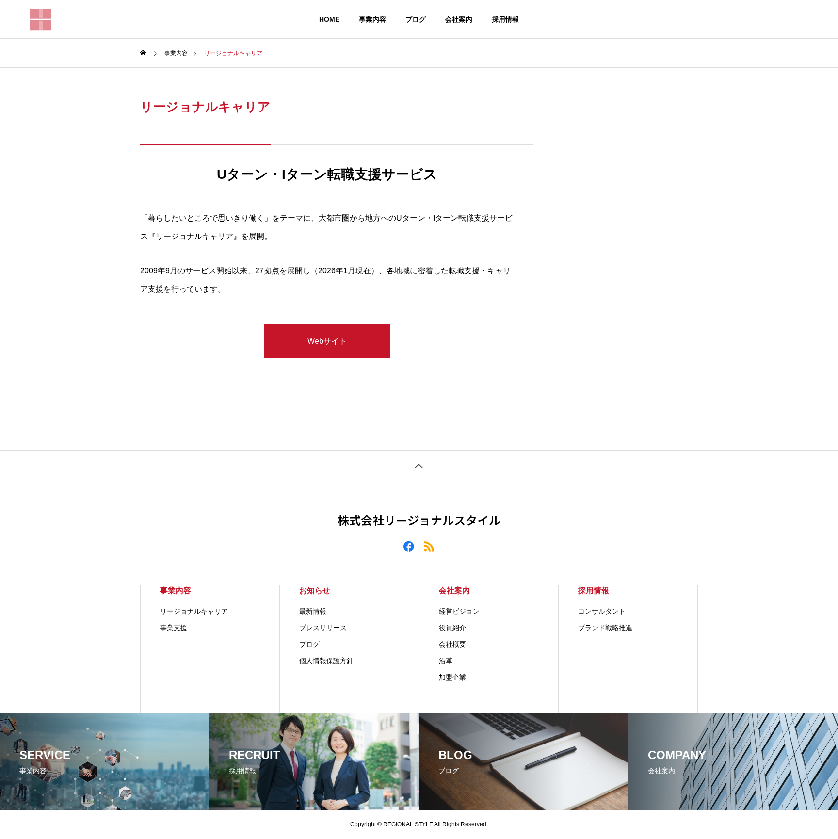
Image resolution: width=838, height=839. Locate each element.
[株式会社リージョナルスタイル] (40, 19)
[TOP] (419, 465)
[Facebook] (408, 545)
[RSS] (429, 545)
